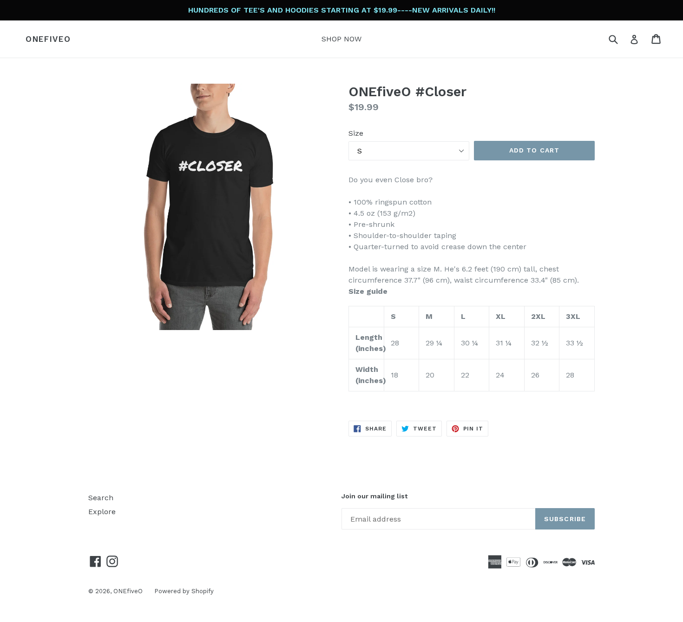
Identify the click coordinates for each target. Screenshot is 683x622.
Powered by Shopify (184, 591)
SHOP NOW (341, 38)
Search (100, 497)
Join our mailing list (374, 496)
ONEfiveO (48, 39)
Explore (102, 511)
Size (355, 133)
